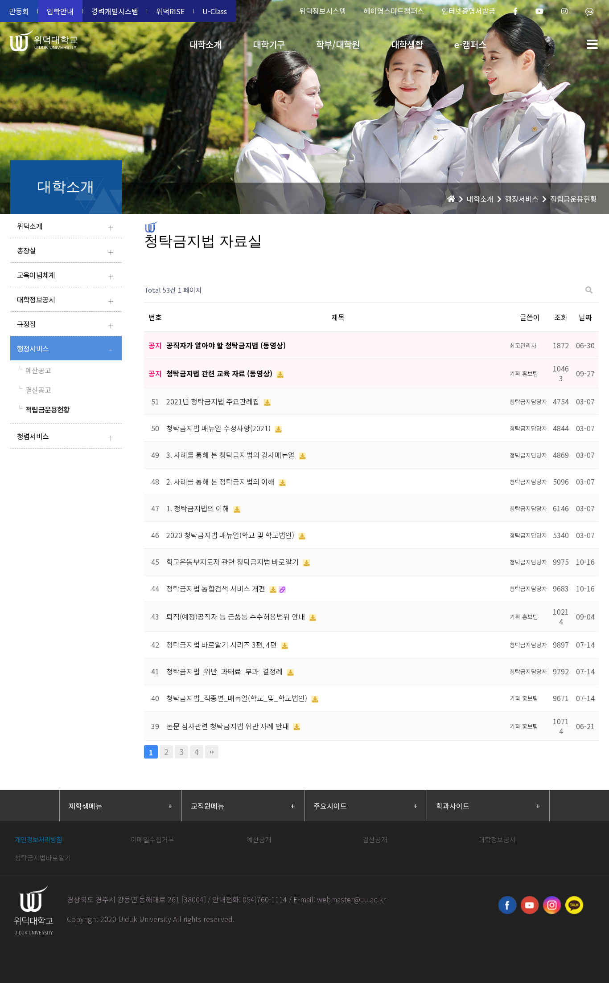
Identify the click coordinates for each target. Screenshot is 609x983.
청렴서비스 (65, 437)
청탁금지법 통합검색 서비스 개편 (216, 588)
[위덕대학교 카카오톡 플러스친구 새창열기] (574, 905)
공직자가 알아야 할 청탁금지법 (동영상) (226, 345)
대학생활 (407, 44)
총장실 (65, 251)
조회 (561, 317)
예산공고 (34, 370)
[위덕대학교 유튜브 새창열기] (529, 905)
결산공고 (34, 389)
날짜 (585, 317)
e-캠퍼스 (470, 44)
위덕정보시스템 (322, 10)
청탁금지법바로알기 (43, 857)
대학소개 (205, 44)
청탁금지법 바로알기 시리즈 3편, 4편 (222, 644)
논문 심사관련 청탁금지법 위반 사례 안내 (228, 726)
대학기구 (269, 44)
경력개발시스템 (114, 11)
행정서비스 (64, 349)
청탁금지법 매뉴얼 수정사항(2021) (219, 428)
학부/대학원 (338, 44)
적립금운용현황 (43, 409)
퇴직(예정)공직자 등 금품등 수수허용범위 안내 (236, 616)
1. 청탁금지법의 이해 (198, 508)
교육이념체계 (65, 276)
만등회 (19, 11)
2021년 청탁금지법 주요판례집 (213, 401)
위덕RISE (170, 11)
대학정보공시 (65, 300)
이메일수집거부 (152, 839)
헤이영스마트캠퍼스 (394, 10)
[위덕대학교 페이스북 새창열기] (507, 905)
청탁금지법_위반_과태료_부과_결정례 (225, 671)
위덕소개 (65, 227)
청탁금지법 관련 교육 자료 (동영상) (220, 373)
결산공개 (374, 839)
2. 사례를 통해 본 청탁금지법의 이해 (221, 481)
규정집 (65, 325)
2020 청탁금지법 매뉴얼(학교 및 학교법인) (231, 535)
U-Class (214, 11)
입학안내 (60, 11)
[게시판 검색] (589, 290)
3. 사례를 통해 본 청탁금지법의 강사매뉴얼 (231, 454)
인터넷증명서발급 (468, 10)
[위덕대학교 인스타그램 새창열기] (552, 905)
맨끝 (211, 752)
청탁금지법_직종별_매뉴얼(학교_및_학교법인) (237, 698)
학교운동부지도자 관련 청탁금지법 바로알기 (233, 561)
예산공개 (259, 839)
